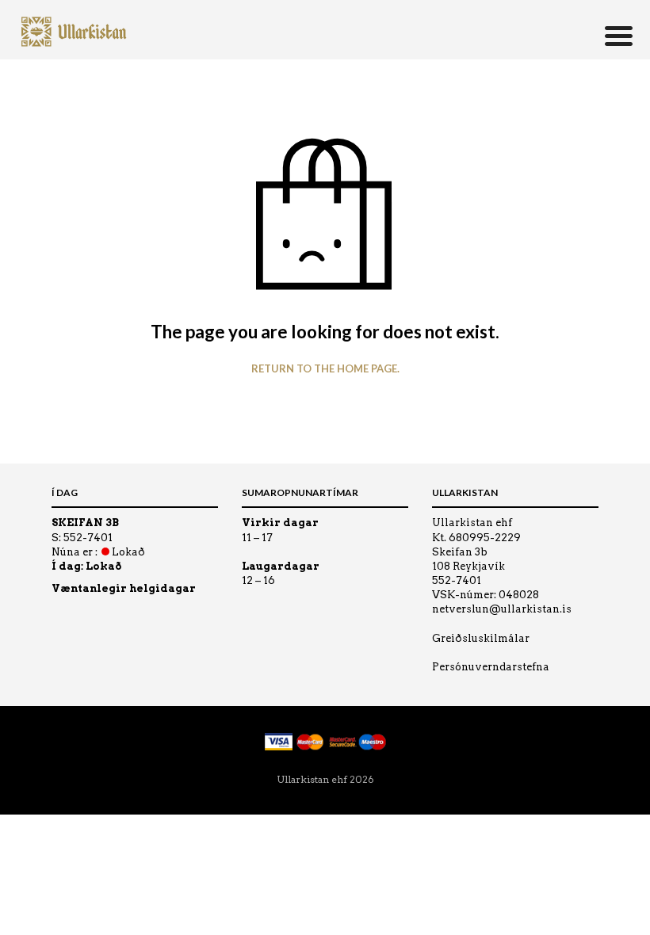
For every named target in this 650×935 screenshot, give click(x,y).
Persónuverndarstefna (490, 667)
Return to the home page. (325, 369)
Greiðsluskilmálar (481, 638)
